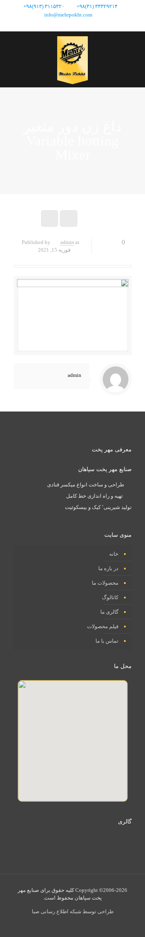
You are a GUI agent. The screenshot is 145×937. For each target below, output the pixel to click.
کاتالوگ (110, 597)
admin (67, 242)
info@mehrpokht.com (68, 15)
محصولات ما (105, 583)
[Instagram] (56, 25)
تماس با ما (106, 641)
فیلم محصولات (102, 626)
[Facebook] (89, 25)
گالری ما (109, 612)
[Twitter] (78, 25)
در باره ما (108, 568)
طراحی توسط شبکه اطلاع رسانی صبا (73, 911)
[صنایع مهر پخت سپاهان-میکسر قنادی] (72, 59)
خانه (113, 554)
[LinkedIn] (67, 25)
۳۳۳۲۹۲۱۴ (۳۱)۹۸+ (97, 6)
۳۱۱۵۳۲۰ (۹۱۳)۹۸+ (43, 6)
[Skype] (99, 25)
